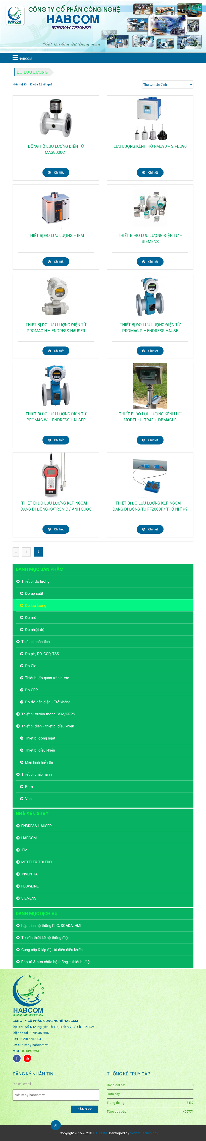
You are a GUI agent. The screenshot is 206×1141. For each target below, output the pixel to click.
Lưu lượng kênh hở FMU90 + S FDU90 (150, 146)
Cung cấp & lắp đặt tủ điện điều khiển (52, 950)
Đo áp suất (34, 593)
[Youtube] (27, 1058)
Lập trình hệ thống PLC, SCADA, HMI (51, 925)
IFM (24, 850)
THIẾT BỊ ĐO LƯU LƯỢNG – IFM (56, 235)
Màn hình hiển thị (39, 762)
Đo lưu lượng (32, 72)
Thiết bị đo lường (35, 581)
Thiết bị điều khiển (40, 750)
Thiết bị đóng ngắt (40, 738)
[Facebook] (17, 1058)
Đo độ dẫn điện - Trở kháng (47, 702)
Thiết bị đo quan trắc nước (47, 678)
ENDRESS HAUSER (36, 826)
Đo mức (31, 617)
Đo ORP (31, 690)
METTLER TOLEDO (36, 862)
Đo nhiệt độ (34, 629)
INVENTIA (29, 874)
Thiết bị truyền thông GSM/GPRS (48, 714)
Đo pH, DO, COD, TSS (42, 654)
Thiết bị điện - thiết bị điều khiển (47, 726)
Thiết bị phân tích (35, 641)
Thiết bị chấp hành (36, 774)
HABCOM (29, 838)
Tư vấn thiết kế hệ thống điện (45, 937)
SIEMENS (28, 898)
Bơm (29, 786)
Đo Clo (30, 666)
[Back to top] (56, 1125)
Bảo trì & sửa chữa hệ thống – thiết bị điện (56, 962)
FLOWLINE (30, 886)
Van (28, 799)
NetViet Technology (144, 1133)
